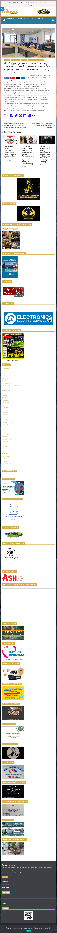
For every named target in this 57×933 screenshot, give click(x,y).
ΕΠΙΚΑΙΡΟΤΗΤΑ (10, 22)
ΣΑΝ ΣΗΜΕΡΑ (5, 456)
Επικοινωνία (5, 881)
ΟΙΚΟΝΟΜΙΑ (5, 432)
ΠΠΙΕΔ (3, 451)
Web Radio (4, 897)
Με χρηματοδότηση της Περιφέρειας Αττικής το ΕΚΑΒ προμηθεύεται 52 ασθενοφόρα (42, 125)
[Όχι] (55, 929)
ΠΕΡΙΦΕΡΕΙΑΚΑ (39, 18)
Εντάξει (29, 930)
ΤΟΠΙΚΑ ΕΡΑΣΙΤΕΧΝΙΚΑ (7, 463)
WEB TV (30, 22)
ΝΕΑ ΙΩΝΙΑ (4, 419)
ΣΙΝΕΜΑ (4, 458)
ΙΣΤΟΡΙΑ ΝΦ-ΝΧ (11, 18)
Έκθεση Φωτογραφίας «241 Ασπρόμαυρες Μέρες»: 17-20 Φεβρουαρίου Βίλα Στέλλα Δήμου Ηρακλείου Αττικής (46, 154)
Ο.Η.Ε (3, 429)
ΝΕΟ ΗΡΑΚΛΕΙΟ (24, 59)
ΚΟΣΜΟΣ (4, 410)
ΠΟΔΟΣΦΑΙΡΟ (5, 444)
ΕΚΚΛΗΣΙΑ (4, 395)
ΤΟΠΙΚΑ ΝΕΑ (20, 18)
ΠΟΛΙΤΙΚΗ (4, 446)
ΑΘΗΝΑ (4, 376)
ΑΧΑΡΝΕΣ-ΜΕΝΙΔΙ (6, 383)
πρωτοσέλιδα (10, 360)
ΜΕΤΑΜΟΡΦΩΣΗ (6, 412)
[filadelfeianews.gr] (4, 20)
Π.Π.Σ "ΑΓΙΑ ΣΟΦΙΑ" (7, 434)
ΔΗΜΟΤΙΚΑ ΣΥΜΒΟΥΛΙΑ (8, 390)
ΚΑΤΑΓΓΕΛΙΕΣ (5, 407)
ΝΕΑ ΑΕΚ (29, 18)
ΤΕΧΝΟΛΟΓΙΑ (5, 461)
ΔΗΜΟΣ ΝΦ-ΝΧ (6, 388)
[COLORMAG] (8, 865)
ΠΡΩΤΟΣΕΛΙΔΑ (5, 454)
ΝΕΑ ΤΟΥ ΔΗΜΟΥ (6, 424)
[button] (2, 9)
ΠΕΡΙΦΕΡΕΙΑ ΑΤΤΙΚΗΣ (32, 59)
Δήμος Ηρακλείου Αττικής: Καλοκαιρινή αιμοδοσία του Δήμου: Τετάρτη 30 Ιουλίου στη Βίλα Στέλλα (10, 152)
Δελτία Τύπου (5, 887)
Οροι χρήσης (5, 884)
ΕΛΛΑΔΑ (4, 397)
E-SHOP (37, 22)
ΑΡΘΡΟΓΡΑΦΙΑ (5, 378)
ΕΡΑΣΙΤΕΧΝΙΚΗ (5, 402)
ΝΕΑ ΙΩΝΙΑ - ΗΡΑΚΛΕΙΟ (15, 59)
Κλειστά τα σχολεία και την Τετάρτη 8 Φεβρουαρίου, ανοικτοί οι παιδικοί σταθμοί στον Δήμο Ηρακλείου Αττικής (15, 125)
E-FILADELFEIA (5, 371)
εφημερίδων (17, 360)
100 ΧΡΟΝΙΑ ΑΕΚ (6, 368)
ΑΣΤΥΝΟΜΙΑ (5, 380)
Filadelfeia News (18, 72)
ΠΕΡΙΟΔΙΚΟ (21, 22)
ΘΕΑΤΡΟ (4, 405)
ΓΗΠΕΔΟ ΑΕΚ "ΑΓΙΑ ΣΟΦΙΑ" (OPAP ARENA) (12, 385)
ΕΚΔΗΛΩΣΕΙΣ (5, 393)
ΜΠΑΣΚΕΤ (4, 415)
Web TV (4, 900)
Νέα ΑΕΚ (4, 903)
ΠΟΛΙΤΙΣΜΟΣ (5, 449)
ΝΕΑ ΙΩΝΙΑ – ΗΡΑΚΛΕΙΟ (7, 422)
